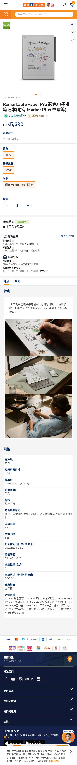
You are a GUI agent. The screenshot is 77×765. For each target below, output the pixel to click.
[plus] (27, 205)
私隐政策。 (55, 761)
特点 (6, 281)
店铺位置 (9, 657)
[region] (38, 755)
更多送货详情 (67, 236)
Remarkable (15, 104)
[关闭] (71, 751)
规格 (17, 281)
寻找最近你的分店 (12, 661)
